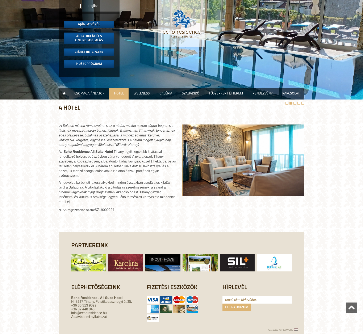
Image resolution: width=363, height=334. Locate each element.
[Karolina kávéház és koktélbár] (124, 265)
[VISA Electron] (166, 300)
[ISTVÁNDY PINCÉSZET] (199, 265)
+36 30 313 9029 (83, 305)
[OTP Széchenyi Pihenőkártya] (166, 309)
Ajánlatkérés (89, 24)
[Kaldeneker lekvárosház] (87, 265)
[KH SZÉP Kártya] (192, 309)
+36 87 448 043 (83, 309)
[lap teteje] (351, 308)
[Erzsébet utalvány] (153, 318)
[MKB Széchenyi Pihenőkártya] (179, 309)
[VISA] (153, 300)
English (93, 6)
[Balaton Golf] (275, 265)
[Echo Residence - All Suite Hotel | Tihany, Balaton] (181, 23)
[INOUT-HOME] (161, 265)
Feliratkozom (236, 307)
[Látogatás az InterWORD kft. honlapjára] (282, 329)
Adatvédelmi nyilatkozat (89, 316)
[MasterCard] (179, 300)
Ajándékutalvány (89, 52)
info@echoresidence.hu (89, 313)
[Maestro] (192, 300)
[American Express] (153, 309)
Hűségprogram (89, 64)
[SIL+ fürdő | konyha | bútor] (236, 265)
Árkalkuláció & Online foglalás (89, 38)
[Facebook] (81, 6)
